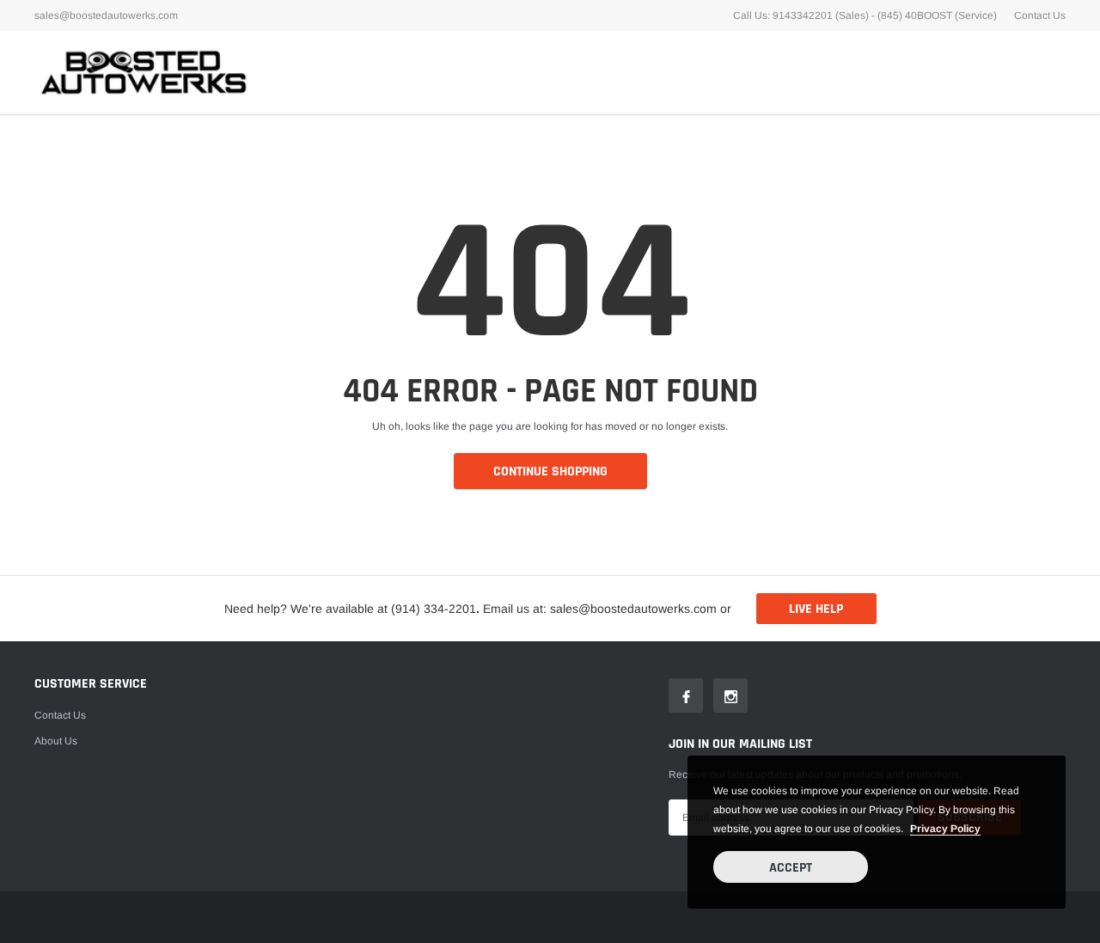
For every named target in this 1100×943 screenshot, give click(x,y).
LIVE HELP (816, 609)
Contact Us (1040, 15)
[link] (686, 695)
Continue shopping (550, 471)
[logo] (141, 71)
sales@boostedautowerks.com (106, 15)
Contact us (60, 715)
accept (790, 868)
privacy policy (945, 829)
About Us (55, 741)
